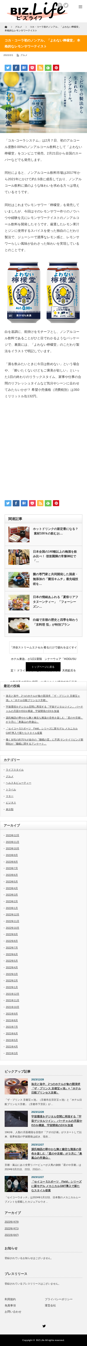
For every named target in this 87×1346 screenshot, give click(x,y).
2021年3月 (12, 1053)
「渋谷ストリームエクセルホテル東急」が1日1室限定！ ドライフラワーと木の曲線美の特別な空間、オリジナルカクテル (26, 649)
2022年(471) (12, 1228)
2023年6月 (12, 874)
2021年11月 (12, 1000)
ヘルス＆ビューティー (18, 782)
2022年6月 (12, 954)
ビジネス (11, 802)
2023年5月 (12, 881)
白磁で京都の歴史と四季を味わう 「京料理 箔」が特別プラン (55, 622)
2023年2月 (12, 901)
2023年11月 (12, 842)
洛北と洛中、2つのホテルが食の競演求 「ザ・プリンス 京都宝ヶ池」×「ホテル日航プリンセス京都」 (56, 1088)
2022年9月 (12, 934)
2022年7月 (12, 947)
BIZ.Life (40, 1340)
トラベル (11, 789)
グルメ (23, 55)
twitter (65, 5)
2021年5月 (12, 1040)
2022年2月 (12, 980)
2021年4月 (12, 1046)
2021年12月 (12, 993)
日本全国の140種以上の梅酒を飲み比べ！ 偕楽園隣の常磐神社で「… (55, 556)
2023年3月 (12, 894)
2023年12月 (12, 835)
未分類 (9, 809)
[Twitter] (43, 1325)
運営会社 (50, 1305)
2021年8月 (12, 1020)
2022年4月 (12, 967)
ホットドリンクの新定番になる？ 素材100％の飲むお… (55, 531)
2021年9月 (12, 1013)
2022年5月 (12, 960)
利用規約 (10, 1299)
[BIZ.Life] (37, 19)
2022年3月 (12, 974)
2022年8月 (12, 941)
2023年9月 (12, 855)
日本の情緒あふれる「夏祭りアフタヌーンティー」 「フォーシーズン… (55, 601)
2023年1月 (12, 908)
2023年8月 (12, 861)
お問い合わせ (13, 1311)
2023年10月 (12, 848)
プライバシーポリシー (59, 1299)
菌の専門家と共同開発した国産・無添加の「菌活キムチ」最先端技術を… (55, 579)
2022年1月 (12, 987)
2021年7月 (12, 1026)
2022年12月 (12, 914)
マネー (9, 796)
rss (59, 5)
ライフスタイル (15, 769)
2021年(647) (12, 1234)
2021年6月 (12, 1033)
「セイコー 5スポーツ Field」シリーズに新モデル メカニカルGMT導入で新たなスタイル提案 (56, 1186)
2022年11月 (12, 921)
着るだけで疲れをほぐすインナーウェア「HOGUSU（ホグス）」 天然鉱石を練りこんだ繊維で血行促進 (60, 649)
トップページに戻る (43, 666)
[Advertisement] (43, 451)
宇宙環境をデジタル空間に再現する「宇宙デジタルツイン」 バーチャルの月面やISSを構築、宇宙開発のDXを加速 (56, 1121)
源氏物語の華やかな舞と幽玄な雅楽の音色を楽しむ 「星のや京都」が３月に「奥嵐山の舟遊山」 (56, 1153)
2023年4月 (12, 888)
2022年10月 (12, 927)
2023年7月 (12, 868)
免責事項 (10, 1305)
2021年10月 (12, 1007)
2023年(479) (12, 1221)
